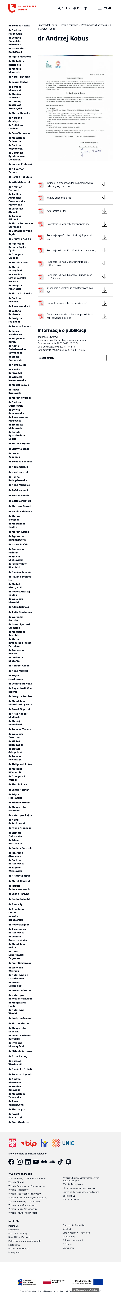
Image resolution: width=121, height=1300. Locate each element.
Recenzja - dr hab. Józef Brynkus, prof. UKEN (68, 263)
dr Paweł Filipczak (19, 709)
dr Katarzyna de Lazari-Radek (18, 977)
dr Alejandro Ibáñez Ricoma (20, 690)
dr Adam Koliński (18, 607)
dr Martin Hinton (18, 1023)
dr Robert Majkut (18, 924)
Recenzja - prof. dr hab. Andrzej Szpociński (71, 237)
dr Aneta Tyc (16, 904)
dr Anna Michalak (19, 484)
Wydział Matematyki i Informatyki (24, 1201)
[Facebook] (12, 1162)
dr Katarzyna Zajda (20, 815)
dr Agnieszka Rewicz (16, 652)
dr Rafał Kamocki (18, 490)
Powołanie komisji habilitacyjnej (68, 224)
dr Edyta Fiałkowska (15, 796)
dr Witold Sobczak (19, 182)
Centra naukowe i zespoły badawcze (81, 1192)
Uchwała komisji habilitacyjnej (67, 303)
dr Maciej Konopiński (15, 723)
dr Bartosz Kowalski (14, 300)
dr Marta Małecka (19, 113)
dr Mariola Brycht (19, 443)
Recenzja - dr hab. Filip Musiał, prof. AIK (71, 250)
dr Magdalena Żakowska (17, 1095)
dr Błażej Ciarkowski (15, 358)
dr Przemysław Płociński (17, 565)
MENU (107, 8)
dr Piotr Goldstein (19, 1122)
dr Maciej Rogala (18, 385)
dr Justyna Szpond (20, 1018)
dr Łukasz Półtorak (19, 990)
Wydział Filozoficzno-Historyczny (24, 1193)
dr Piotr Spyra (16, 1109)
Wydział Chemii (16, 1182)
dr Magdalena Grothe (17, 525)
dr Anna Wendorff (19, 306)
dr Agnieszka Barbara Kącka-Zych (17, 247)
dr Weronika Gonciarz (15, 619)
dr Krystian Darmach (15, 188)
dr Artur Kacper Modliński (17, 715)
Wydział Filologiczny (18, 1190)
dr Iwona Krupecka (19, 827)
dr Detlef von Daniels (16, 127)
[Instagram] (21, 1162)
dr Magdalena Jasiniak (17, 633)
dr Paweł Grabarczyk (15, 1116)
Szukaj (66, 8)
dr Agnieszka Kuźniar (16, 551)
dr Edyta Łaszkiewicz (15, 677)
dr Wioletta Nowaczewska (17, 378)
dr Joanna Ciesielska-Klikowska (15, 41)
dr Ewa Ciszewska (19, 133)
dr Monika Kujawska (14, 1088)
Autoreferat (56, 210)
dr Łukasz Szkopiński (15, 750)
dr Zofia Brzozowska (15, 918)
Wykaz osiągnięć (59, 197)
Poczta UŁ (13, 1226)
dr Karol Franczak (19, 76)
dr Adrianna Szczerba (15, 659)
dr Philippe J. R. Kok (20, 764)
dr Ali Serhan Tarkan (16, 170)
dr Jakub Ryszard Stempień (19, 626)
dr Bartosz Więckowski (15, 147)
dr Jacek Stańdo (18, 544)
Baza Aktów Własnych (19, 1237)
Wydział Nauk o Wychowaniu (22, 1209)
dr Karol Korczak (18, 472)
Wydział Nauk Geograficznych (23, 1205)
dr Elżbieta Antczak (20, 1051)
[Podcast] (78, 1162)
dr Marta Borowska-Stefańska (20, 225)
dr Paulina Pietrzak (20, 848)
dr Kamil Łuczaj (17, 364)
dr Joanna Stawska (20, 683)
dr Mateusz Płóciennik (15, 771)
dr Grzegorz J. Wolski (16, 778)
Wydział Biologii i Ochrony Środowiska (27, 1178)
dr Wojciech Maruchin (15, 600)
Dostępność (14, 1252)
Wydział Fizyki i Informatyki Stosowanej (27, 1197)
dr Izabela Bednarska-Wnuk (19, 887)
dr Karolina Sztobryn (15, 119)
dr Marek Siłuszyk (19, 881)
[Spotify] (70, 1162)
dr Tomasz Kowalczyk (15, 758)
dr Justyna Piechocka (15, 287)
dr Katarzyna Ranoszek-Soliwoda (20, 997)
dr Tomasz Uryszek (20, 1074)
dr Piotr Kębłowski (19, 963)
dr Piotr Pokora (17, 784)
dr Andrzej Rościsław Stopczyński (15, 105)
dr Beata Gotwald (19, 899)
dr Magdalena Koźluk (17, 946)
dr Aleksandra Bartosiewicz (17, 931)
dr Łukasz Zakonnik (14, 455)
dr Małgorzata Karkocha (17, 809)
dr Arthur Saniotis (19, 875)
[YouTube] (37, 1162)
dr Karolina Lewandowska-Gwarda (17, 278)
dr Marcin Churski (19, 397)
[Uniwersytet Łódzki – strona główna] (24, 8)
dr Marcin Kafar (18, 262)
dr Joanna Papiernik (14, 312)
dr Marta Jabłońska (20, 293)
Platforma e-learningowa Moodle (24, 1241)
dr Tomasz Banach (19, 326)
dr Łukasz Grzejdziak (15, 984)
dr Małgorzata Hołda (17, 1004)
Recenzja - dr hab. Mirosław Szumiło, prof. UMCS (69, 276)
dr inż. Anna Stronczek (15, 854)
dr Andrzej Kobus (19, 665)
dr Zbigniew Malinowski (15, 426)
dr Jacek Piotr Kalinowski (17, 50)
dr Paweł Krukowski (15, 391)
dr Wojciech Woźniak (15, 969)
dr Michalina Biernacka (16, 63)
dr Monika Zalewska (14, 96)
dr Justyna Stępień (20, 696)
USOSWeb (13, 1229)
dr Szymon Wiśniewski (15, 869)
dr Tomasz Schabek (20, 461)
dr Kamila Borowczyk (15, 371)
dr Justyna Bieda (18, 448)
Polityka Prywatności (18, 1248)
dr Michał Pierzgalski (15, 586)
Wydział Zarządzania (73, 1184)
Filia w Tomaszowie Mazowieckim (79, 1188)
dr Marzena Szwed (19, 506)
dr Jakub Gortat (18, 82)
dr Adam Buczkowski (15, 842)
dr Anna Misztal (18, 670)
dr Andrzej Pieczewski (15, 1081)
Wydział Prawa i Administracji (22, 1213)
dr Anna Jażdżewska (16, 1103)
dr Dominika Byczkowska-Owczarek (16, 156)
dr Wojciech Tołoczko (15, 736)
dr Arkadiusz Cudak (16, 911)
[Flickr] (45, 1162)
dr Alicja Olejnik (18, 466)
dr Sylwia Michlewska (15, 558)
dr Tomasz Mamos (19, 729)
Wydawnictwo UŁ (71, 1199)
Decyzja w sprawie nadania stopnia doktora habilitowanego (70, 316)
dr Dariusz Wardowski (15, 1062)
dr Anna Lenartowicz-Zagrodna (16, 955)
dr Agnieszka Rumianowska (17, 538)
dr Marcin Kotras (18, 531)
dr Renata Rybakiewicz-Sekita (16, 435)
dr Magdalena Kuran (17, 340)
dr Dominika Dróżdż (20, 1069)
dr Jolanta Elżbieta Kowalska (19, 1037)
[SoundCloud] (53, 1162)
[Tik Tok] (61, 1162)
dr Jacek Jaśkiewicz (15, 333)
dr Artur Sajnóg (17, 1056)
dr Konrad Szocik (18, 495)
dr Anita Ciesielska (20, 612)
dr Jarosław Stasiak (15, 210)
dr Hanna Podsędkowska (17, 478)
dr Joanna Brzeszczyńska (17, 938)
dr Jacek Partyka (18, 893)
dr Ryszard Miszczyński (16, 1044)
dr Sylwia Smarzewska (16, 411)
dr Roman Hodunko (20, 177)
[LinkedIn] (29, 1162)
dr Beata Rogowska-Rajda (20, 232)
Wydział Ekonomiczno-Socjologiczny (26, 1186)
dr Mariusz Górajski (15, 518)
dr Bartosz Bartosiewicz (16, 862)
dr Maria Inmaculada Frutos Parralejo (20, 643)
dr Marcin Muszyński (15, 269)
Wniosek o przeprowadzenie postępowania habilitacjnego (70, 184)
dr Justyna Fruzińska (15, 320)
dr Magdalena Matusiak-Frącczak (20, 703)
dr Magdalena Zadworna (17, 139)
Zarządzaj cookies (85, 1289)
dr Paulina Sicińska (20, 511)
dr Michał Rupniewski (15, 743)
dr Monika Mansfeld (14, 70)
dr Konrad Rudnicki (20, 164)
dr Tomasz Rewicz (19, 25)
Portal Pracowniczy (17, 1233)
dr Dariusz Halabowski (15, 32)
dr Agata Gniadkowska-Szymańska (17, 349)
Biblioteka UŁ (69, 1196)
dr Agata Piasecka (19, 56)
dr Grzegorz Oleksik (15, 256)
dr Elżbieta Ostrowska (15, 834)
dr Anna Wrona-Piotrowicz (18, 419)
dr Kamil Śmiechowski (16, 821)
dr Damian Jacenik (19, 572)
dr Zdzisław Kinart (19, 500)
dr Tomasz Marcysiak (14, 88)
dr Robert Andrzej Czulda (19, 593)
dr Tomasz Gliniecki (14, 218)
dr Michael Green (19, 802)
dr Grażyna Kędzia (19, 238)
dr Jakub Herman (18, 789)
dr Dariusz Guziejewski (15, 404)
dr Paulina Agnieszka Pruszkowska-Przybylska (17, 199)
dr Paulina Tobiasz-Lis (20, 578)
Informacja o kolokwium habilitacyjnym (70, 289)
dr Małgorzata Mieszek (17, 1030)
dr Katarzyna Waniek (16, 1012)
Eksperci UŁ (14, 1245)
